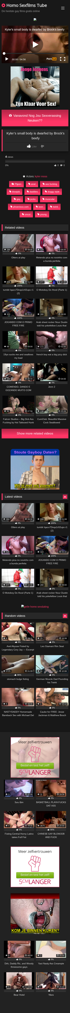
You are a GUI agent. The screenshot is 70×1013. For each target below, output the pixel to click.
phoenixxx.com (21, 206)
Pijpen (18, 184)
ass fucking (51, 184)
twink (55, 206)
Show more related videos (35, 433)
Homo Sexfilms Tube (26, 5)
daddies (34, 191)
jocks (32, 199)
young (43, 214)
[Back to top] (59, 1003)
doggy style (53, 191)
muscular (50, 199)
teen (41, 206)
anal (33, 184)
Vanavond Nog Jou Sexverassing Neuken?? (36, 118)
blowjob (16, 191)
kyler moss (41, 176)
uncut (27, 214)
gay (18, 199)
